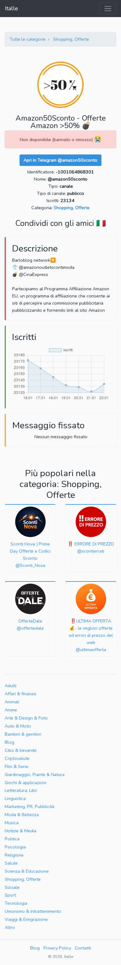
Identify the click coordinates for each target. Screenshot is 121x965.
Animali (12, 702)
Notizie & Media (20, 831)
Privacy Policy (57, 948)
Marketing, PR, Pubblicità (29, 806)
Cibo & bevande (21, 750)
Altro (10, 927)
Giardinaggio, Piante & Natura (35, 774)
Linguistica (15, 798)
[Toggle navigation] (108, 8)
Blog (9, 742)
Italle (11, 8)
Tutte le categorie (28, 39)
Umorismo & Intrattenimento (33, 911)
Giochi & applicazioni (25, 782)
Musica (12, 823)
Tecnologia (16, 903)
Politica (12, 839)
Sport (10, 895)
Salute (11, 863)
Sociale (12, 887)
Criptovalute (17, 758)
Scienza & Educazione (27, 871)
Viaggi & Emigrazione (26, 919)
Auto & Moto (18, 726)
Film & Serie (16, 766)
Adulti (10, 685)
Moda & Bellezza (22, 814)
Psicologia (15, 847)
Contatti (83, 948)
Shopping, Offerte (71, 39)
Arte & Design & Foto (26, 718)
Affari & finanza (20, 694)
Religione (14, 855)
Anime (11, 710)
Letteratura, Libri (21, 790)
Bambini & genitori (23, 734)
